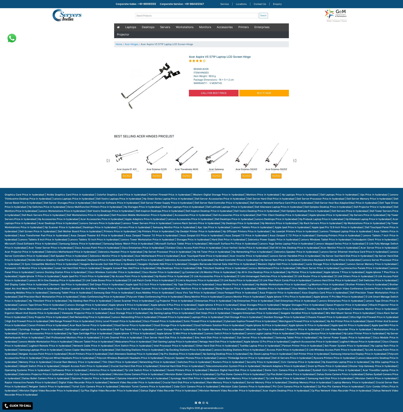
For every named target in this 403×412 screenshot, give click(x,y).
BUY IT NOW (264, 93)
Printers (243, 27)
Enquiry (277, 4)
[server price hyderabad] (200, 402)
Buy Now (127, 175)
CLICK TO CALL (20, 405)
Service (224, 4)
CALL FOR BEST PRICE (214, 93)
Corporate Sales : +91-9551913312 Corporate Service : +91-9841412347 (160, 4)
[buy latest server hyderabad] (207, 402)
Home (119, 44)
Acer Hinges (131, 44)
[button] (108, 161)
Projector (123, 34)
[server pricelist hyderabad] (203, 402)
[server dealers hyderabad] (196, 402)
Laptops (130, 27)
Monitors (205, 27)
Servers (165, 27)
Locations (241, 4)
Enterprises (262, 27)
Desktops (148, 27)
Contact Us (260, 4)
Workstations (184, 27)
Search (263, 15)
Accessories (225, 27)
